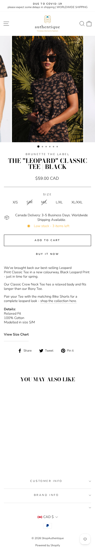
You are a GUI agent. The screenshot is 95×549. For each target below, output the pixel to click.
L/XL (59, 202)
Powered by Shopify (47, 545)
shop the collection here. (58, 301)
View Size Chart (16, 334)
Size (47, 194)
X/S (15, 202)
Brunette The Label (48, 154)
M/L (44, 202)
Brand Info (46, 495)
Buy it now (47, 254)
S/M (30, 202)
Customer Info (46, 481)
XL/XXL (77, 202)
